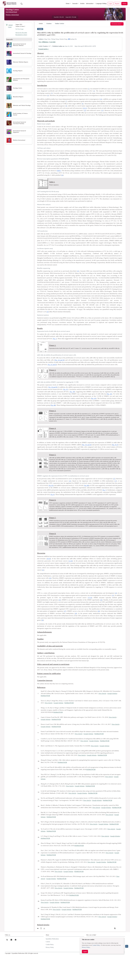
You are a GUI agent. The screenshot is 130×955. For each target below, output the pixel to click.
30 (42, 620)
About (68, 3)
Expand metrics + (43, 49)
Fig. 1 (54, 338)
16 (47, 312)
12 (85, 110)
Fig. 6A (51, 485)
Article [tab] (41, 23)
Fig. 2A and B (59, 360)
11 (86, 108)
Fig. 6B (86, 485)
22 (50, 578)
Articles (82, 3)
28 (98, 611)
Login (110, 3)
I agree (85, 951)
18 (47, 558)
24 (91, 597)
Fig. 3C (65, 389)
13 (102, 110)
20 (71, 561)
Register (117, 3)
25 (59, 600)
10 (84, 108)
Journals (74, 3)
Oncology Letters (12, 10)
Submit (124, 3)
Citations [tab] (49, 23)
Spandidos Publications (52, 939)
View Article (102, 693)
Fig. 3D (72, 392)
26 (101, 600)
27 (65, 611)
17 (115, 481)
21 (43, 570)
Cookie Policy (96, 945)
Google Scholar (112, 693)
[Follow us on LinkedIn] (11, 939)
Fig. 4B (53, 405)
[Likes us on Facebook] (15, 939)
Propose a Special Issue (12, 14)
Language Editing (101, 3)
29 (76, 613)
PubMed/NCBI (45, 696)
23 (116, 593)
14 (62, 175)
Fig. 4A (109, 394)
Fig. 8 (52, 494)
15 (78, 271)
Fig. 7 (104, 490)
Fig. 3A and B (52, 387)
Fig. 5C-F (115, 445)
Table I (59, 170)
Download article (116, 24)
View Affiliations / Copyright (46, 42)
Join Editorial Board (11, 12)
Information (89, 3)
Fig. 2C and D (52, 364)
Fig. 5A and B (86, 445)
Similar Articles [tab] (59, 23)
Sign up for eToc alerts (21, 32)
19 (49, 558)
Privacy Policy (86, 947)
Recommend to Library (21, 34)
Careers (48, 941)
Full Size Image (19, 29)
